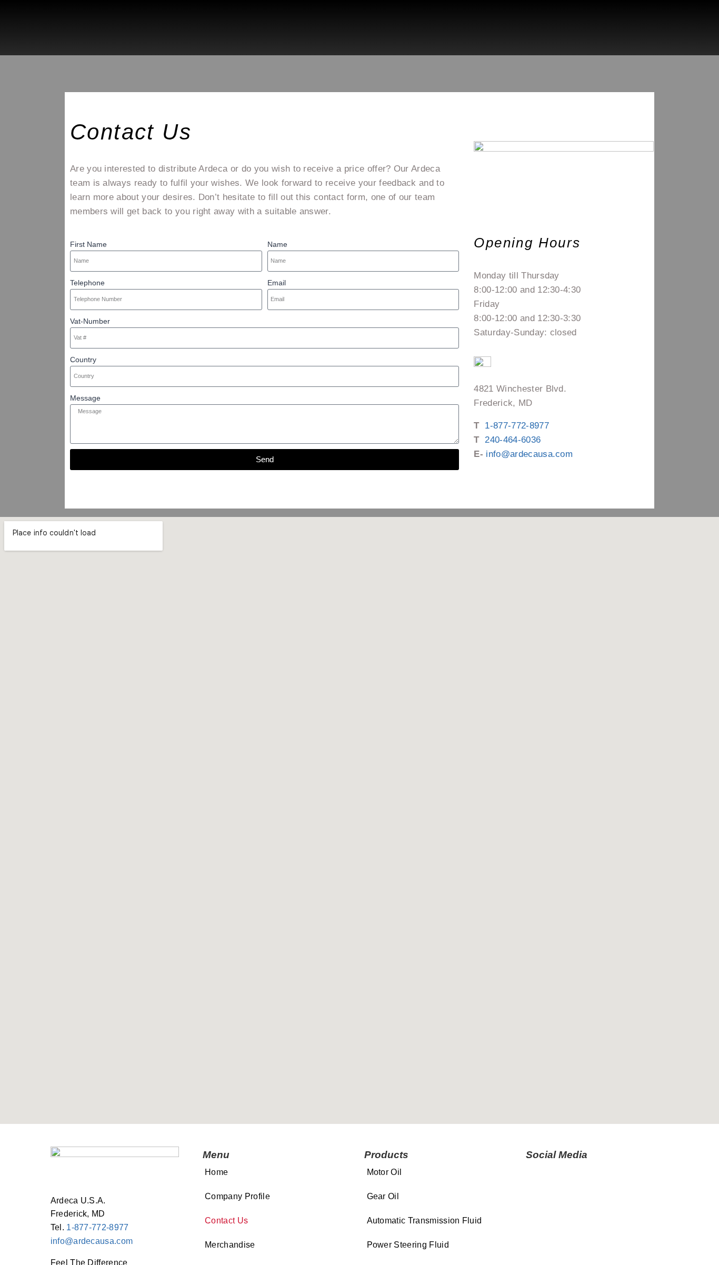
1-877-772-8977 (516, 426)
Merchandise (230, 1244)
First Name (88, 244)
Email (276, 282)
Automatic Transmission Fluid (424, 1220)
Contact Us (226, 1220)
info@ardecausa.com (529, 454)
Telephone (87, 282)
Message (85, 398)
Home (216, 1172)
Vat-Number (90, 321)
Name (277, 244)
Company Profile (237, 1196)
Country (83, 359)
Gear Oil (383, 1196)
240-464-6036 (513, 440)
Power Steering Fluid (408, 1244)
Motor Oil (384, 1172)
